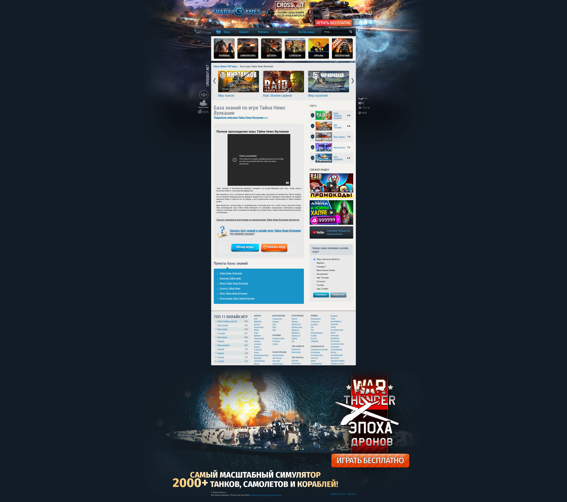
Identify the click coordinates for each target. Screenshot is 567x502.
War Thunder (338, 126)
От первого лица (337, 330)
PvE (312, 327)
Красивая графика (337, 360)
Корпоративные (316, 333)
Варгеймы (257, 358)
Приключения (259, 338)
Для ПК (294, 318)
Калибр (221, 353)
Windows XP (296, 324)
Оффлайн (314, 341)
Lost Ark (221, 361)
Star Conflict (322, 289)
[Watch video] (331, 185)
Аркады (257, 347)
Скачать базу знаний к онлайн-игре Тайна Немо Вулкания (265, 232)
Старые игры (277, 318)
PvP (312, 330)
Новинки (275, 321)
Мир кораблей (318, 95)
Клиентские (296, 349)
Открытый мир (316, 363)
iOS (293, 341)
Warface (320, 263)
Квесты (256, 363)
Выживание (335, 338)
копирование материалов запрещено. (266, 495)
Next (352, 81)
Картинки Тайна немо (230, 278)
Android (294, 338)
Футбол (333, 352)
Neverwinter (322, 274)
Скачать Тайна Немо (230, 288)
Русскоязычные (317, 355)
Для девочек (277, 358)
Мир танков (226, 95)
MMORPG (257, 321)
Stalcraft (221, 349)
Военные (334, 316)
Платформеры (259, 361)
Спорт (333, 318)
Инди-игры (335, 335)
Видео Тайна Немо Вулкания (234, 283)
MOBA (256, 330)
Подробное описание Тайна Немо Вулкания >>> (241, 117)
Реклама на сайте (337, 494)
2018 (274, 324)
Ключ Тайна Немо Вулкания (233, 293)
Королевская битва (261, 355)
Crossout (321, 281)
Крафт (333, 332)
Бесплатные (296, 363)
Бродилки (334, 324)
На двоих (314, 324)
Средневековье (336, 349)
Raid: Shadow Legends (277, 95)
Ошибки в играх (278, 338)
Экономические (337, 355)
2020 (274, 330)
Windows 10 (296, 335)
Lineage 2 (321, 266)
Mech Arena (339, 147)
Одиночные (315, 321)
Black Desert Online (326, 270)
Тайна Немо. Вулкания (231, 273)
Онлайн (314, 335)
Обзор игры (245, 247)
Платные (295, 360)
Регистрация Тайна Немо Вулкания (237, 298)
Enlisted (221, 357)
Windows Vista (297, 327)
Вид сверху (335, 358)
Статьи (275, 344)
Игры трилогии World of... (329, 259)
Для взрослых (277, 363)
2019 (274, 327)
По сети (314, 338)
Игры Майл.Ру (336, 321)
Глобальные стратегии (319, 349)
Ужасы (256, 352)
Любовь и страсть (337, 363)
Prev (214, 81)
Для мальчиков (278, 355)
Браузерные (296, 352)
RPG (256, 318)
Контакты (352, 494)
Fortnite (320, 285)
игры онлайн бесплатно (239, 11)
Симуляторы (259, 327)
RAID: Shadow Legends (227, 321)
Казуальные (335, 341)
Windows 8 (295, 333)
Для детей (276, 361)
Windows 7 (295, 330)
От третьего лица (337, 344)
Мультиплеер (316, 318)
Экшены (257, 341)
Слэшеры (257, 344)
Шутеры (257, 324)
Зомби (333, 327)
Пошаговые (335, 346)
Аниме (313, 360)
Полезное (276, 341)
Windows (295, 321)
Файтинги (257, 335)
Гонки (256, 333)
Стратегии (258, 349)
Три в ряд (314, 358)
